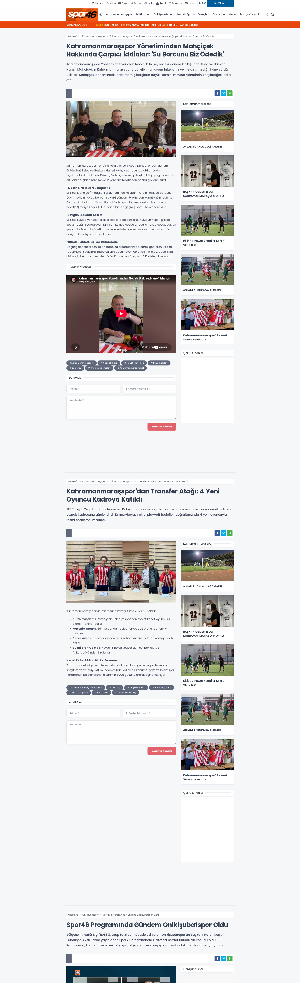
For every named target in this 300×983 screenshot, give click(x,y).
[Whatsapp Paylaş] (229, 93)
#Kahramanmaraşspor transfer (86, 687)
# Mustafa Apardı (79, 692)
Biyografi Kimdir (250, 14)
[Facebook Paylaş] (217, 93)
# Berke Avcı (101, 692)
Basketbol (219, 14)
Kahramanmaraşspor (119, 14)
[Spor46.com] (82, 14)
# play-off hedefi (136, 687)
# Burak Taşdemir (161, 687)
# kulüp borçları (159, 362)
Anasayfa (73, 36)
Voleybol (203, 14)
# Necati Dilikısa (109, 362)
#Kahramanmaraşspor (82, 362)
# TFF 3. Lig (114, 687)
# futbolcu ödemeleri (99, 367)
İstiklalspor (143, 14)
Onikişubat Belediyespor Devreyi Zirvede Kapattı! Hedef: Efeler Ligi (141, 25)
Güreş (232, 14)
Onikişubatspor (163, 14)
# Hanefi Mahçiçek (134, 362)
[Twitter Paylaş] (223, 93)
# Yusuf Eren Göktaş (125, 692)
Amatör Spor (184, 14)
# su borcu (75, 367)
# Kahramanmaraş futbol (130, 367)
